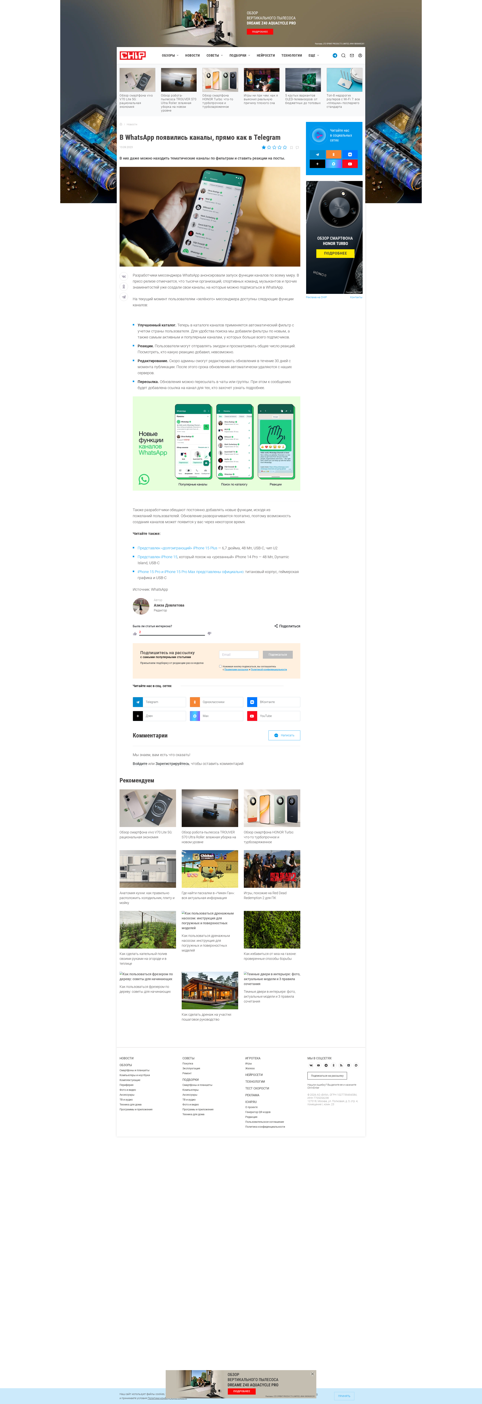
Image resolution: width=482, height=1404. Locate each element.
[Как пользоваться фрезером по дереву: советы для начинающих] (148, 976)
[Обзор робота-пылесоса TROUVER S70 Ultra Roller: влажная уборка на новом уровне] (210, 808)
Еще (312, 55)
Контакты (356, 297)
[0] (209, 634)
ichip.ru (251, 1102)
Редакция (251, 1116)
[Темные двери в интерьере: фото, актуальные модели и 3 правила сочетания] (272, 979)
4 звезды (279, 147)
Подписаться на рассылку (327, 1075)
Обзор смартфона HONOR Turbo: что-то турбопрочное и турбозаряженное (217, 101)
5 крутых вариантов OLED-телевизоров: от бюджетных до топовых (303, 99)
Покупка (187, 1063)
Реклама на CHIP (316, 297)
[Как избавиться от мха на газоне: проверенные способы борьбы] (272, 930)
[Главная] (121, 124)
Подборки (238, 55)
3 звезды (274, 147)
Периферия (126, 1084)
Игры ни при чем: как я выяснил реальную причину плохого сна (261, 99)
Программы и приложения (136, 1109)
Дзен (149, 716)
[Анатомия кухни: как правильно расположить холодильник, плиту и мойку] (148, 869)
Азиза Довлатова (169, 605)
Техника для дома (131, 1104)
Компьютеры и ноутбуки (135, 1075)
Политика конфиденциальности (265, 1126)
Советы (213, 55)
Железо (250, 1068)
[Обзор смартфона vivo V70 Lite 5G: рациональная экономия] (148, 808)
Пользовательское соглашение (264, 1121)
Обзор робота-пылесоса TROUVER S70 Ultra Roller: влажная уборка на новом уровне (178, 103)
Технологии (291, 55)
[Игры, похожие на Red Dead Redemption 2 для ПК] (272, 869)
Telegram (152, 702)
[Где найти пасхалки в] (210, 869)
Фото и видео (128, 1089)
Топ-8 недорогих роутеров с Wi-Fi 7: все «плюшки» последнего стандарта (343, 101)
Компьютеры (190, 1089)
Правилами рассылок (236, 669)
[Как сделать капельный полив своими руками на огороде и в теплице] (148, 930)
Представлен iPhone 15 (157, 557)
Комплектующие (130, 1080)
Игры (248, 1063)
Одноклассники (213, 702)
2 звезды (269, 147)
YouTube (266, 716)
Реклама (252, 1095)
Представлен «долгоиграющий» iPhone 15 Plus (177, 548)
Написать (287, 735)
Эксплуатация (191, 1068)
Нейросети (266, 55)
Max (206, 716)
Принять (344, 1396)
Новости (192, 55)
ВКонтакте (267, 702)
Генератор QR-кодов (258, 1112)
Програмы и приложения (198, 1109)
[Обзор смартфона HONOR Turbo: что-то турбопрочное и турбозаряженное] (272, 808)
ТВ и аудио (126, 1099)
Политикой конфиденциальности (269, 669)
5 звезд (284, 147)
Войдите (140, 763)
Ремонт (187, 1073)
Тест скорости (257, 1088)
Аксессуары (127, 1094)
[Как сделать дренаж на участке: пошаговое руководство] (210, 990)
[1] (135, 634)
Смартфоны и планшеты (134, 1070)
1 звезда (264, 147)
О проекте (251, 1107)
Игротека (252, 1058)
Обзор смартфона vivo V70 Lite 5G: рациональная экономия (136, 101)
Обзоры (168, 55)
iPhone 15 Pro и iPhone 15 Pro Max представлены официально (190, 571)
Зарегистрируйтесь (172, 763)
